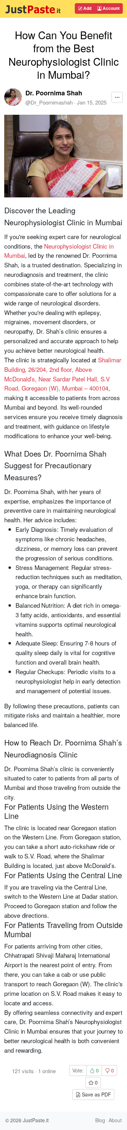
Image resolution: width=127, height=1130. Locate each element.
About (115, 1120)
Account (111, 8)
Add (86, 8)
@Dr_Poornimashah (49, 102)
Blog (100, 1120)
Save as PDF (95, 1094)
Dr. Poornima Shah (53, 92)
